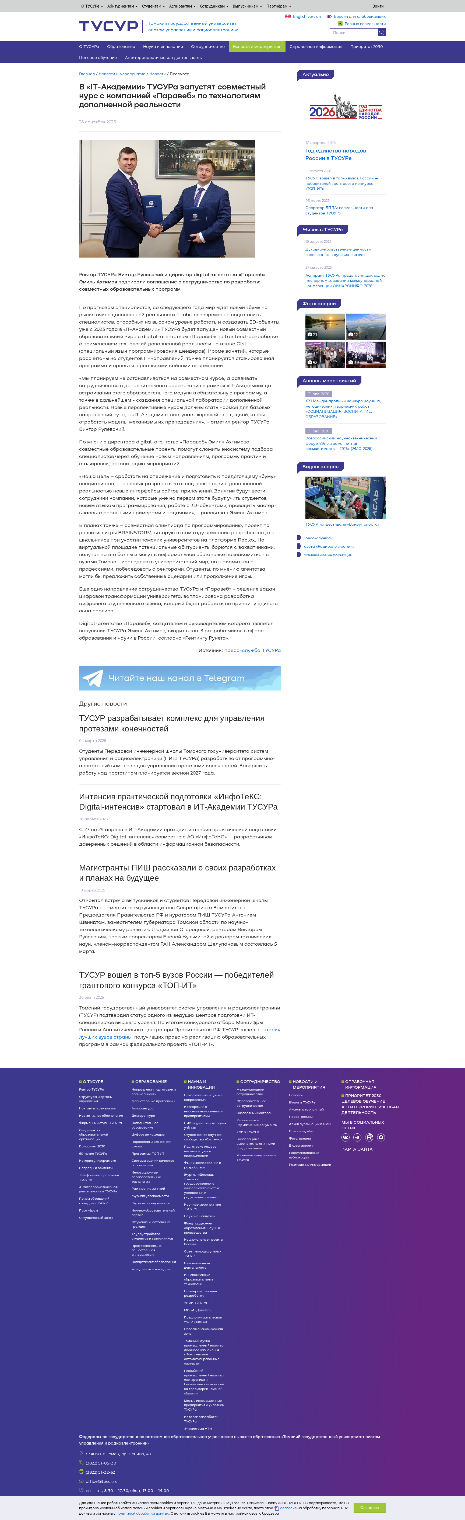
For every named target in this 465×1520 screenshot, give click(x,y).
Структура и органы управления (95, 1099)
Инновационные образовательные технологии (146, 1176)
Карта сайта (357, 1148)
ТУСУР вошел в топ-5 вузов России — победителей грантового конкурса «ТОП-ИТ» (341, 183)
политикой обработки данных (143, 1513)
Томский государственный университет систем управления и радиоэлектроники (193, 26)
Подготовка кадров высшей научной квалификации (200, 1150)
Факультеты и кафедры (151, 1269)
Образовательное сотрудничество (251, 1103)
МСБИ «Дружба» (197, 1310)
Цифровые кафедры (148, 1134)
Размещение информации (327, 555)
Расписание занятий (148, 1188)
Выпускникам (246, 6)
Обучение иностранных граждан (151, 1224)
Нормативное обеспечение (101, 1115)
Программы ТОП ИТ (148, 1153)
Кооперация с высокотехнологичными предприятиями (203, 1111)
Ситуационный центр (96, 1217)
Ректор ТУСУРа (91, 1089)
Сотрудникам (213, 6)
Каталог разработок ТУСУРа (201, 1419)
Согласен (369, 1507)
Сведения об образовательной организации (93, 1134)
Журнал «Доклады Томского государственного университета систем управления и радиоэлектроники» (201, 1185)
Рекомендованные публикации (304, 1155)
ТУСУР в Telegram (357, 1137)
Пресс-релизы (301, 1116)
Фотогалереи (319, 303)
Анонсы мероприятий (329, 380)
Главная (87, 73)
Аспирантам (181, 6)
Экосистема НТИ (198, 1428)
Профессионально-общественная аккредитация (147, 1250)
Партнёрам (277, 6)
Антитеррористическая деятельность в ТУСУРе (98, 1189)
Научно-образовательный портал (153, 1212)
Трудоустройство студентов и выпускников (152, 1236)
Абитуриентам (121, 6)
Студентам (152, 6)
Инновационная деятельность (197, 1265)
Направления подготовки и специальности (154, 1091)
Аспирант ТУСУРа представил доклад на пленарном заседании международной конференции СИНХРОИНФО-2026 (345, 280)
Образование (121, 46)
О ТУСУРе (90, 6)
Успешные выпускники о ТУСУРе (256, 1157)
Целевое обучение (98, 57)
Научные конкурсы (199, 1216)
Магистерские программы (153, 1101)
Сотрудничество (208, 46)
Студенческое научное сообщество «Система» (203, 1137)
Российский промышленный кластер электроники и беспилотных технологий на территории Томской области (204, 1382)
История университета (97, 1160)
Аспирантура (143, 1108)
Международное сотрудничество (250, 1091)
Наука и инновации (163, 46)
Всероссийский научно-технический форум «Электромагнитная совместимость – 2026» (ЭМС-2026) (341, 443)
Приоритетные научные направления (203, 1097)
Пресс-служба (316, 538)
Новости (157, 73)
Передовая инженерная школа (151, 1144)
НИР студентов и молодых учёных (205, 1125)
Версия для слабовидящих (360, 16)
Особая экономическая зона (203, 1331)
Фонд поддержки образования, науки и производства (202, 1227)
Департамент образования (154, 1262)
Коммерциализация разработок (200, 1293)
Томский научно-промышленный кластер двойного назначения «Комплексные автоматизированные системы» (204, 1352)
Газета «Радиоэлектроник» (328, 546)
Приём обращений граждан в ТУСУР (94, 1200)
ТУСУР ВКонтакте (345, 1137)
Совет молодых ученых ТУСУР (202, 1253)
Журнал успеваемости (150, 1196)
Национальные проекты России (203, 1241)
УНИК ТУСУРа (195, 1302)
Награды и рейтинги (95, 1168)
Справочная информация (316, 46)
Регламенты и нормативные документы (257, 1122)
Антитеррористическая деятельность (163, 57)
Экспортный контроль (254, 1113)
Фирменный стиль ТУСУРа (100, 1123)
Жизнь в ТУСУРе (322, 229)
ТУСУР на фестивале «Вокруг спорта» (342, 524)
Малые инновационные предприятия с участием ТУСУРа (204, 1404)
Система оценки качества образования (153, 1162)
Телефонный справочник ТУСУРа (99, 1177)
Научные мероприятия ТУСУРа (202, 1206)
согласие (288, 1508)
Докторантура (143, 1115)
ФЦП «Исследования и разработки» (202, 1165)
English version (307, 16)
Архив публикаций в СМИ (310, 1124)
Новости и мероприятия (257, 46)
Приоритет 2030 (366, 46)
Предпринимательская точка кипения (203, 1319)
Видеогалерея (320, 466)
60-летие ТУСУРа (93, 1153)
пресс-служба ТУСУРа (252, 650)
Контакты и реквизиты (97, 1108)
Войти (378, 6)
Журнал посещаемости (151, 1203)
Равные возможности (365, 23)
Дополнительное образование (145, 1125)
